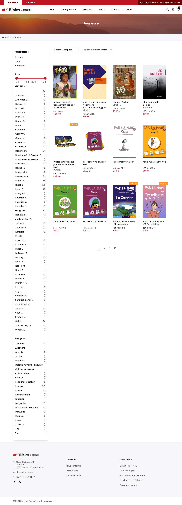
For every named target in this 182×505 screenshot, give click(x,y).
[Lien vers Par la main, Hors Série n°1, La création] (124, 201)
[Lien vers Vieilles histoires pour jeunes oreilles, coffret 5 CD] (65, 141)
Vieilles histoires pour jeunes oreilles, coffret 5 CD (64, 166)
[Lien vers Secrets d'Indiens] (124, 82)
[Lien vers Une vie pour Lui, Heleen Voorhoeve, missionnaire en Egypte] (95, 82)
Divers (129, 9)
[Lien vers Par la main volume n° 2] (154, 141)
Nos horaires (72, 470)
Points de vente (73, 475)
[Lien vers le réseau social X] (20, 481)
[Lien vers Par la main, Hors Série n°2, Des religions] (154, 201)
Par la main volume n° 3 (64, 221)
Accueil (5, 37)
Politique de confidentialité (132, 475)
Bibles (53, 9)
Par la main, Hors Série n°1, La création (124, 222)
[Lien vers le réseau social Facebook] (14, 481)
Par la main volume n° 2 (154, 162)
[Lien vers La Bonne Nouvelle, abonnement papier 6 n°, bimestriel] (65, 82)
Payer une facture (128, 485)
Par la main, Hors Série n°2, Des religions (153, 222)
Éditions (30, 2)
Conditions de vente (129, 466)
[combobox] (65, 49)
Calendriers (88, 9)
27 (115, 248)
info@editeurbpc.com (171, 3)
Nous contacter (73, 466)
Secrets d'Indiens (121, 103)
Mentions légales (127, 470)
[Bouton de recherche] (167, 9)
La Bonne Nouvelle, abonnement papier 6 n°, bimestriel (64, 105)
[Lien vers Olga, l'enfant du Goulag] (154, 82)
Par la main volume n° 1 (124, 162)
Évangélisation (68, 9)
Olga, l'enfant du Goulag (151, 105)
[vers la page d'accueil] (37, 454)
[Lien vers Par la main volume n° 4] (95, 201)
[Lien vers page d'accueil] (24, 10)
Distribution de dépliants (131, 480)
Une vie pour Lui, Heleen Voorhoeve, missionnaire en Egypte (94, 106)
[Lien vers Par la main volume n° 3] (65, 201)
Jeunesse (115, 9)
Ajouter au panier (65, 79)
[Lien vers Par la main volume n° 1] (124, 141)
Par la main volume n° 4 (94, 221)
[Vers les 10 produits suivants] (121, 248)
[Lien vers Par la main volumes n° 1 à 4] (95, 141)
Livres (102, 9)
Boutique (13, 2)
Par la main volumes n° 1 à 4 (94, 163)
